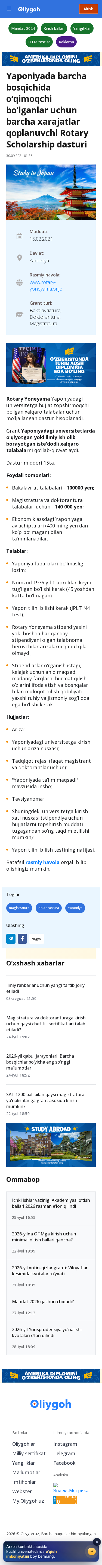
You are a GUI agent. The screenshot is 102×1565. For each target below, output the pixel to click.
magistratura (19, 908)
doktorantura (48, 908)
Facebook (64, 1463)
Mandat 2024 (23, 28)
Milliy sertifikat (29, 1453)
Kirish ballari (54, 28)
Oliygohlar (23, 1444)
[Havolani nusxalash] (36, 939)
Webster (22, 1491)
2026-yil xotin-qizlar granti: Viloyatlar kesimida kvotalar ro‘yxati (50, 1271)
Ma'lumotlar (26, 1472)
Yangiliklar (82, 28)
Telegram (64, 1453)
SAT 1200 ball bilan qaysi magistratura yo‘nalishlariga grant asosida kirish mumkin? (45, 1100)
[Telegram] (11, 939)
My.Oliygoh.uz (28, 1501)
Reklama (66, 41)
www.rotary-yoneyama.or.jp (46, 285)
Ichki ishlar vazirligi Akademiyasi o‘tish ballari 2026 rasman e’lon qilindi (51, 1203)
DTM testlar (39, 41)
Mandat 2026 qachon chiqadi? (43, 1302)
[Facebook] (22, 939)
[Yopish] (97, 1542)
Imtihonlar (24, 1482)
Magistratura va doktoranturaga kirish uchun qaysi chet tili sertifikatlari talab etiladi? (46, 1024)
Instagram (65, 1444)
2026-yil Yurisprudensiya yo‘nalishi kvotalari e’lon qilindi (47, 1332)
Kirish (88, 8)
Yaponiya (75, 908)
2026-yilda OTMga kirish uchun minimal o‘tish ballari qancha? (44, 1237)
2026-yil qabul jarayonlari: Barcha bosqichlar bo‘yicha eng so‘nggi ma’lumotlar (40, 1062)
